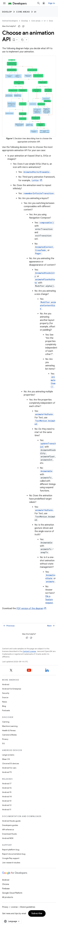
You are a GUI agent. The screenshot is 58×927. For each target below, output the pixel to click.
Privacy (5, 739)
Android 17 (6, 783)
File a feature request (49, 599)
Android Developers (10, 21)
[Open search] (38, 3)
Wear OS (6, 759)
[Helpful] (19, 26)
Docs (51, 21)
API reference (8, 829)
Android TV (7, 772)
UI (35, 12)
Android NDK (7, 838)
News (4, 702)
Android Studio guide (11, 821)
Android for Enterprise (11, 689)
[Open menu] (4, 3)
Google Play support (10, 858)
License (14, 907)
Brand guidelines (27, 907)
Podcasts (6, 710)
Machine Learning (10, 726)
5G (3, 743)
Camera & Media (9, 735)
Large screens (8, 755)
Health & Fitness (9, 730)
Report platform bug (10, 849)
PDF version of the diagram (29, 608)
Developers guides (10, 825)
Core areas (23, 12)
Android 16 (7, 788)
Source (5, 697)
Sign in (51, 3)
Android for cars (9, 768)
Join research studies (11, 862)
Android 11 (6, 809)
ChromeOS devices (10, 763)
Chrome (5, 884)
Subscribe (36, 913)
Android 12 (6, 805)
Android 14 (7, 796)
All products (7, 897)
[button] (29, 96)
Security (5, 693)
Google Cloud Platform (12, 893)
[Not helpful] (23, 26)
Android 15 (6, 792)
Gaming (5, 722)
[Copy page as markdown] (22, 39)
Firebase (6, 888)
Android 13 (6, 801)
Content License (29, 651)
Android (5, 684)
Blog (4, 706)
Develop (7, 12)
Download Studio (9, 834)
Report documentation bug (13, 854)
